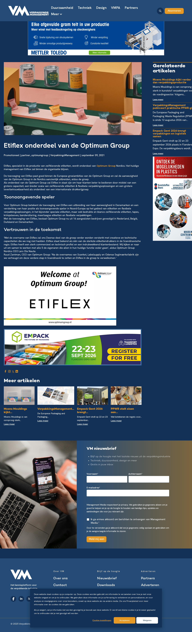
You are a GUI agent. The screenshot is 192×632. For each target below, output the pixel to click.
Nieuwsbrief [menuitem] (107, 578)
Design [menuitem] (101, 7)
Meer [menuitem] (55, 14)
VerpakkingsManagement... (55, 409)
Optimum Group (106, 165)
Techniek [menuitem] (85, 7)
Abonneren (174, 11)
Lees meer (9, 424)
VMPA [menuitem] (115, 7)
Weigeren (147, 620)
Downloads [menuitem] (106, 585)
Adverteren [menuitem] (150, 585)
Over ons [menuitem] (60, 578)
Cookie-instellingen (101, 620)
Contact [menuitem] (60, 585)
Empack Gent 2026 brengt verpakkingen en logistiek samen (169, 133)
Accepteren (124, 620)
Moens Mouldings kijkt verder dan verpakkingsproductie (172, 81)
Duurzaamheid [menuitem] (62, 7)
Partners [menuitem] (131, 7)
